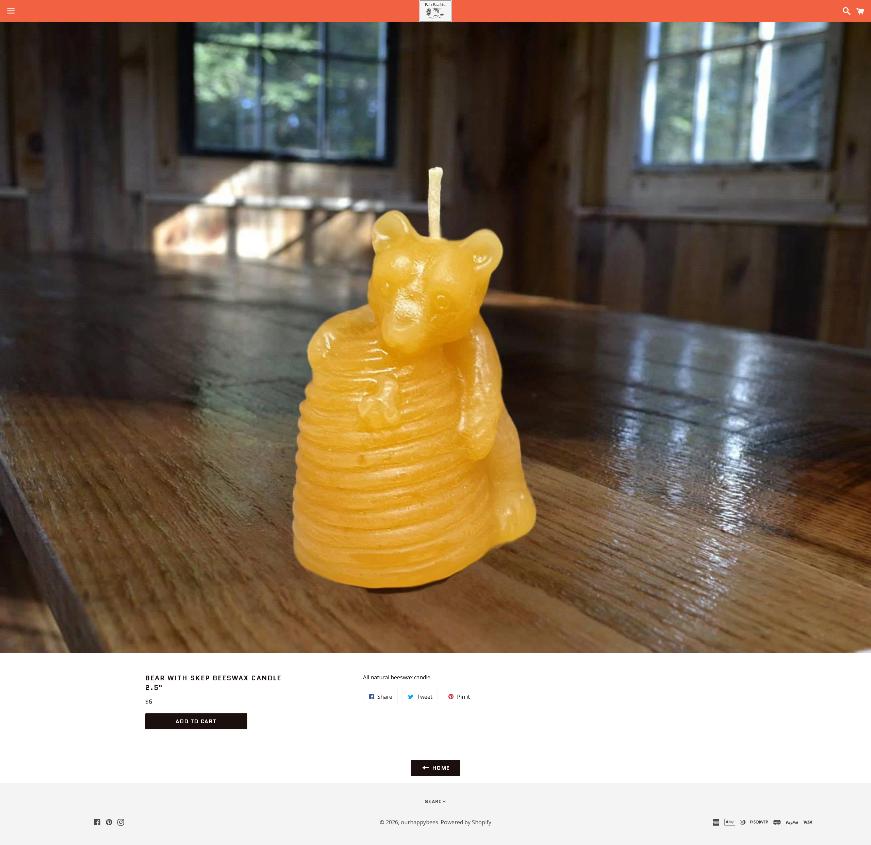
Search (435, 801)
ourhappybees (419, 822)
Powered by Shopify (466, 822)
